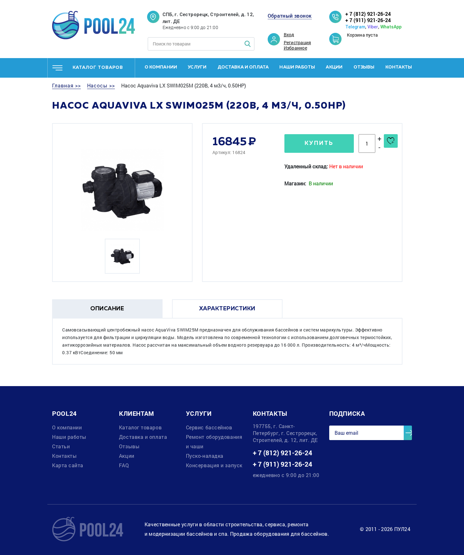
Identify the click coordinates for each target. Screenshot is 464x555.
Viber (372, 26)
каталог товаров (98, 67)
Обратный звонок (290, 16)
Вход (289, 35)
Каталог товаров (140, 427)
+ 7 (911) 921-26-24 (368, 20)
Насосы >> (101, 85)
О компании (161, 67)
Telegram (355, 26)
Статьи (61, 446)
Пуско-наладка (204, 455)
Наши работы (297, 67)
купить (319, 143)
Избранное (295, 48)
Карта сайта (67, 465)
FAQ (124, 465)
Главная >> (66, 85)
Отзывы (364, 67)
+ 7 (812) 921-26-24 (368, 13)
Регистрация (297, 42)
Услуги (197, 67)
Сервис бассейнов (209, 427)
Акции (334, 67)
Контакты (398, 67)
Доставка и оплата (243, 67)
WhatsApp (391, 26)
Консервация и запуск (214, 465)
